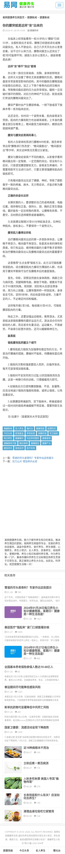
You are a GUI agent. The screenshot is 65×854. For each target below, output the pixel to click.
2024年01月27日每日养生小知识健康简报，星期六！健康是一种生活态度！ (42, 650)
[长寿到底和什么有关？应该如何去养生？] (13, 799)
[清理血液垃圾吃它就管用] (13, 816)
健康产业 (46, 443)
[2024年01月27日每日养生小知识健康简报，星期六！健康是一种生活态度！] (13, 652)
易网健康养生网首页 (13, 17)
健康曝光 (19, 438)
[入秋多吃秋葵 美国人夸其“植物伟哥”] (13, 783)
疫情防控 (51, 428)
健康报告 (35, 443)
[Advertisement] (32, 500)
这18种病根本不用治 (36, 747)
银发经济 (19, 448)
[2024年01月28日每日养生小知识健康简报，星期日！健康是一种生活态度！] (13, 612)
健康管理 (46, 438)
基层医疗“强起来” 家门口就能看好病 (27, 627)
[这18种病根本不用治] (13, 752)
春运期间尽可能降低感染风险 (23, 687)
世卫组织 (54, 433)
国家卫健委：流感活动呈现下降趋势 (27, 727)
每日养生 (8, 438)
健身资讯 (8, 448)
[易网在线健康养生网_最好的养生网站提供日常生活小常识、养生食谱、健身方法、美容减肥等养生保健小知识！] (19, 4)
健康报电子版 (10, 443)
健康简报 (40, 428)
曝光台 (30, 428)
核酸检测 (42, 433)
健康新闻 (32, 17)
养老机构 (31, 433)
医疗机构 (31, 448)
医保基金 (19, 433)
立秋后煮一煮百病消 (36, 763)
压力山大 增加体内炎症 (24, 461)
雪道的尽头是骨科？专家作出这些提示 (33, 457)
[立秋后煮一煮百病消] (13, 767)
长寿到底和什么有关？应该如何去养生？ (42, 796)
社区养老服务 (33, 438)
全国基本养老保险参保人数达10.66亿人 (29, 666)
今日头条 (8, 433)
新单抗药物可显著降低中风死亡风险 (27, 707)
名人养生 (19, 428)
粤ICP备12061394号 (33, 843)
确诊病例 (23, 443)
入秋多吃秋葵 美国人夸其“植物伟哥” (41, 780)
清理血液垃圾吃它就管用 (39, 811)
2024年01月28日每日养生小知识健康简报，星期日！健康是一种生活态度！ (42, 611)
